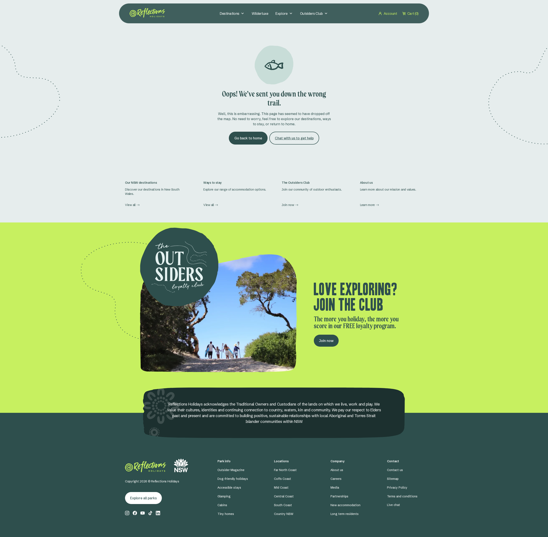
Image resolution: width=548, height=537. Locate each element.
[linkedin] (158, 513)
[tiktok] (150, 513)
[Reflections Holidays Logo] (147, 13)
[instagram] (127, 513)
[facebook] (135, 513)
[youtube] (142, 513)
